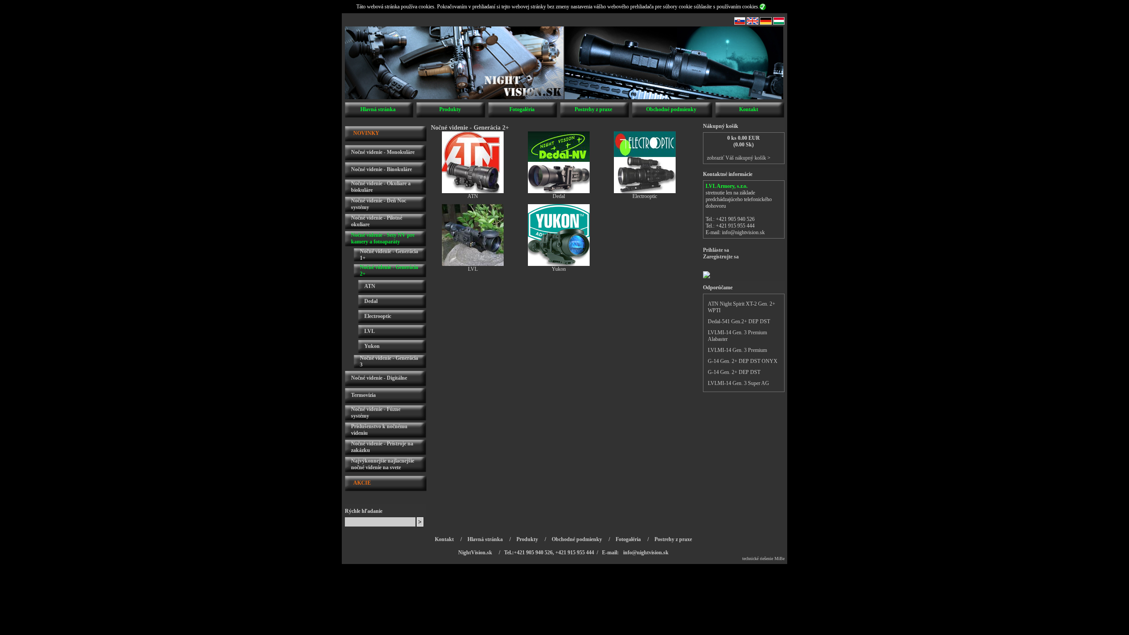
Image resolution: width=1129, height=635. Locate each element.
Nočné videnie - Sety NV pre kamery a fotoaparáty (383, 238)
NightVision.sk (475, 552)
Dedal (371, 301)
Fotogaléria (522, 109)
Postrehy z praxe (593, 109)
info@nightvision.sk (743, 232)
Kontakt (748, 109)
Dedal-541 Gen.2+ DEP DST (739, 321)
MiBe (779, 558)
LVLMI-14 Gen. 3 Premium (737, 350)
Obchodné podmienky (671, 109)
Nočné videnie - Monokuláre (383, 152)
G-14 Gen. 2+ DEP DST (734, 372)
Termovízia (363, 395)
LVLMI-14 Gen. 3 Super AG (738, 383)
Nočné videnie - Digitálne (379, 378)
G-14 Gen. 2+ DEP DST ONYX (743, 361)
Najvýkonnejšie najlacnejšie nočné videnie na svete (382, 464)
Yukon (372, 346)
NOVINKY (366, 133)
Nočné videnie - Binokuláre (381, 169)
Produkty (450, 109)
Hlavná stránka (378, 109)
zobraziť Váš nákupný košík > (738, 158)
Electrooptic (377, 316)
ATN (369, 286)
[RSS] (739, 23)
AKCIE (362, 483)
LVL (369, 331)
